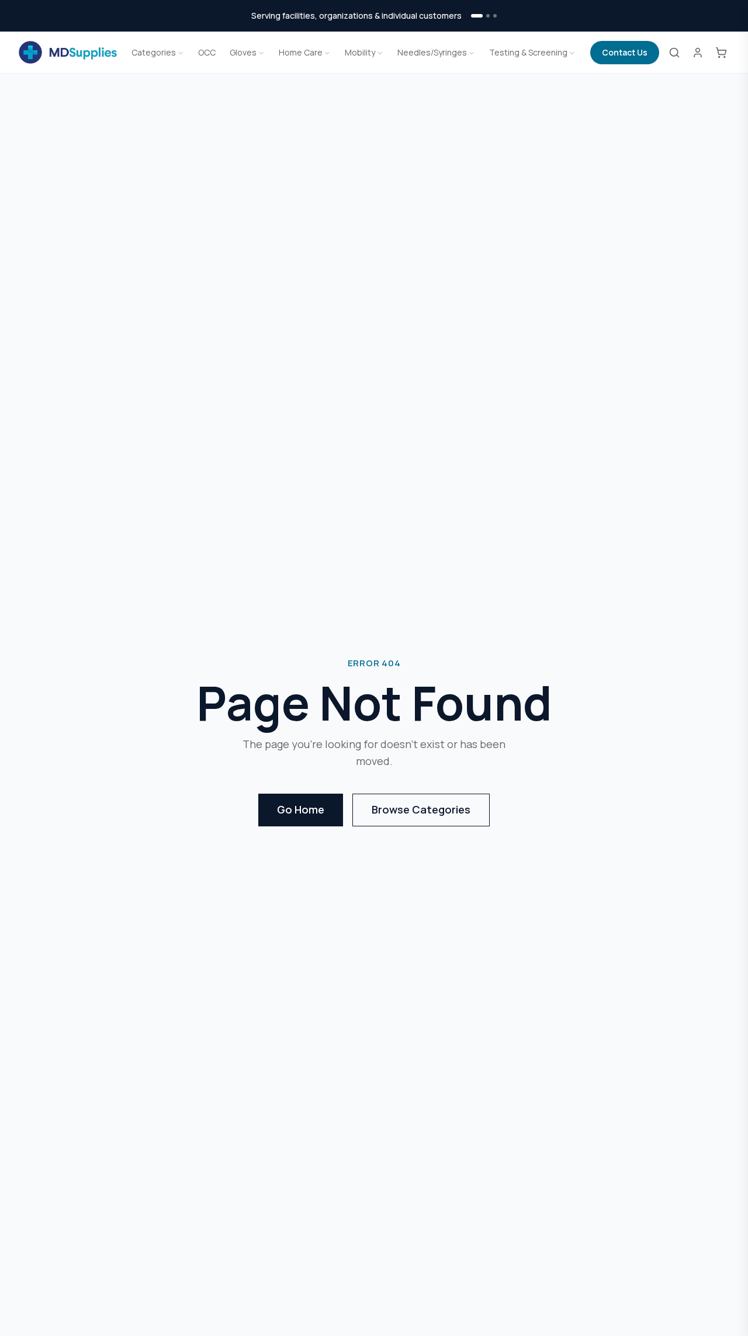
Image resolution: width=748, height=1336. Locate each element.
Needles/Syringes (432, 52)
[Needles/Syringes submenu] (471, 53)
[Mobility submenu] (379, 53)
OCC (207, 52)
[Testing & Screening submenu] (572, 53)
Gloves (243, 52)
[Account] (698, 52)
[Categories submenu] (180, 53)
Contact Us (624, 52)
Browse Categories (421, 809)
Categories (153, 52)
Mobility (360, 52)
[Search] (674, 52)
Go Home (300, 809)
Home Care (301, 52)
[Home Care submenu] (327, 53)
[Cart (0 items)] (721, 52)
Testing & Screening (528, 52)
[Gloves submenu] (261, 53)
